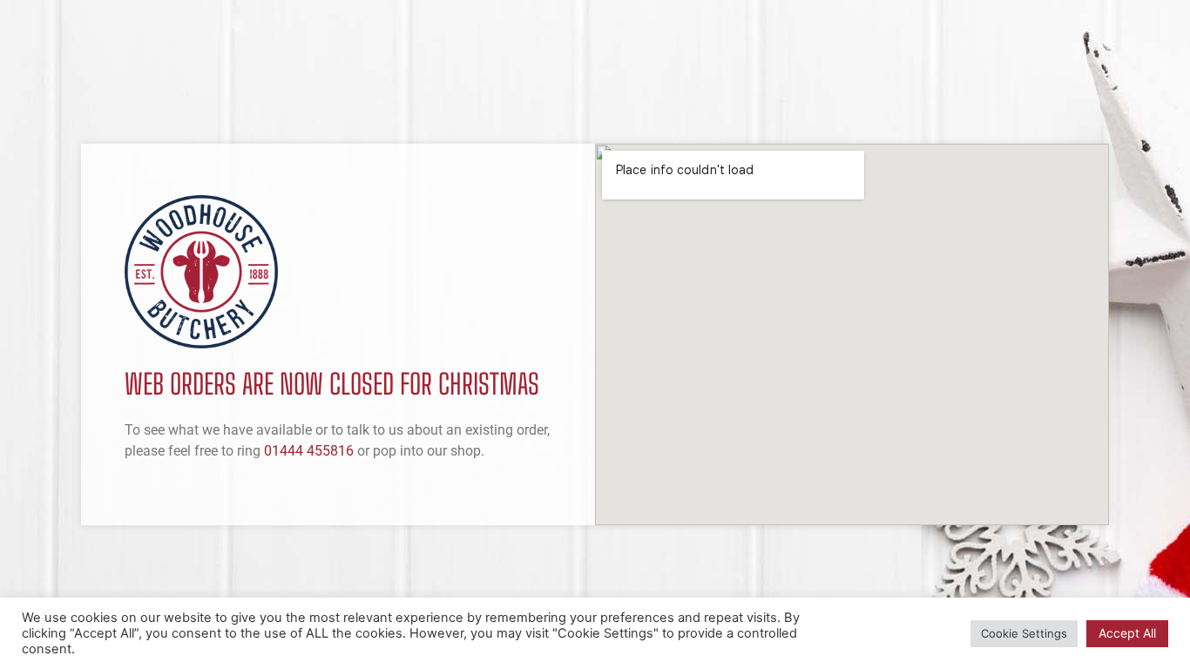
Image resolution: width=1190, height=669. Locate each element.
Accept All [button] (1127, 632)
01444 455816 (309, 451)
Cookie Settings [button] (1024, 633)
